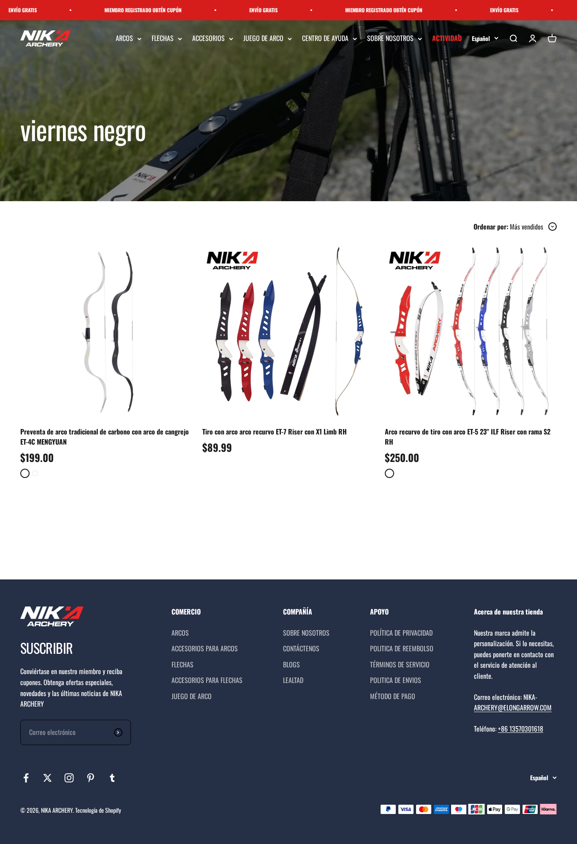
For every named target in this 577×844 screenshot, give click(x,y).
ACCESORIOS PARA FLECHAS (206, 680)
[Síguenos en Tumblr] (112, 778)
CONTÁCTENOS (301, 648)
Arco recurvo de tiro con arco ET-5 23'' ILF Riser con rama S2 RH (467, 436)
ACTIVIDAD (447, 38)
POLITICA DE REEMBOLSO (401, 648)
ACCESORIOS (208, 38)
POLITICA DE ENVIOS (395, 680)
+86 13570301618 (520, 729)
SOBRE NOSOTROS (390, 38)
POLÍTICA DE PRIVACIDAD (401, 633)
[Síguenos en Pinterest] (90, 778)
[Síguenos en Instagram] (69, 778)
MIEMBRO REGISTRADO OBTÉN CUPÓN (124, 10)
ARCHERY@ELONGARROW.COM (513, 707)
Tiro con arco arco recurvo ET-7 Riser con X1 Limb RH (274, 431)
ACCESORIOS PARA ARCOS (204, 648)
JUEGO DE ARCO (263, 38)
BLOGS (291, 664)
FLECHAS (163, 38)
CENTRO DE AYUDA (325, 38)
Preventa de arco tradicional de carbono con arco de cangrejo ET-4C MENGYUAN (104, 436)
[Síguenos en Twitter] (47, 778)
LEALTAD (293, 680)
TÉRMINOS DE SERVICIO (400, 664)
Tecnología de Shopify (98, 810)
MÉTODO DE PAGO (392, 696)
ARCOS (124, 38)
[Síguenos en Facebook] (26, 778)
